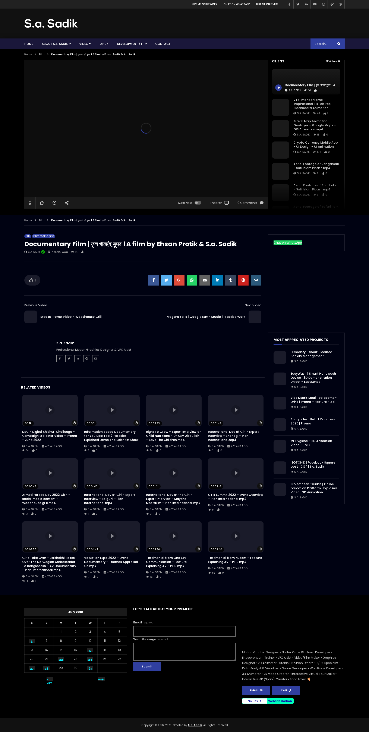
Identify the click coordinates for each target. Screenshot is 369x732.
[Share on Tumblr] (230, 280)
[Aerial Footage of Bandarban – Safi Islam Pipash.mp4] (280, 192)
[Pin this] (243, 280)
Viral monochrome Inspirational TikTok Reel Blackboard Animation (312, 104)
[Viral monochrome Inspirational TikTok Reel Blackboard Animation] (280, 107)
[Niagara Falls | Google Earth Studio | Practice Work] (255, 317)
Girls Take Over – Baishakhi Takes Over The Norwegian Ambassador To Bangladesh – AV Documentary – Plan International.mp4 (49, 564)
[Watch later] (340, 4)
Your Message (150, 639)
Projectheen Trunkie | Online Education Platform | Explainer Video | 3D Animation (314, 488)
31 (90, 668)
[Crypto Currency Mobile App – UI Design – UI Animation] (280, 150)
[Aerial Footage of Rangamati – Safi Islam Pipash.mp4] (280, 171)
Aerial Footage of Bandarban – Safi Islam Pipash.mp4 (316, 187)
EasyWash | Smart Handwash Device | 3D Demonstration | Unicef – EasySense (313, 377)
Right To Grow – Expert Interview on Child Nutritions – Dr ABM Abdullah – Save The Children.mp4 (173, 436)
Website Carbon (280, 701)
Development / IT (130, 44)
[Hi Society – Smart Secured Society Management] (280, 357)
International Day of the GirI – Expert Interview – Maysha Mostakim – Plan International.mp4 (173, 499)
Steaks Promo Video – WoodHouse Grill (71, 317)
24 (90, 659)
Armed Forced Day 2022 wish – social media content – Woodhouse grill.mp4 (46, 499)
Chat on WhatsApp (237, 4)
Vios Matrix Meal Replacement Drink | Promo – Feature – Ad (314, 400)
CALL (285, 690)
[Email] (95, 358)
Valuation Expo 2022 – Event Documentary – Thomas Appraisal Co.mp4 (111, 562)
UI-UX (104, 44)
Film (41, 54)
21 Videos (331, 61)
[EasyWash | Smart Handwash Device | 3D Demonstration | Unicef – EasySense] (280, 379)
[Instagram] (323, 4)
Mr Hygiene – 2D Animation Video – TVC (311, 443)
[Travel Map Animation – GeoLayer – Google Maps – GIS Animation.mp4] (280, 128)
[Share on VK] (256, 280)
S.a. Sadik (303, 113)
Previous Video (35, 305)
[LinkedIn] (306, 4)
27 (32, 668)
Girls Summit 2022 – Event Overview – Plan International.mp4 (235, 497)
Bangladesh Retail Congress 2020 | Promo (313, 421)
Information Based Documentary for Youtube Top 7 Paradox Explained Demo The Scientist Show (111, 436)
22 (61, 659)
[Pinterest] (86, 358)
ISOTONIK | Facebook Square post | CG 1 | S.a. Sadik (313, 464)
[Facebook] (289, 4)
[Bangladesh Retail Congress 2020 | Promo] (280, 424)
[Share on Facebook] (153, 280)
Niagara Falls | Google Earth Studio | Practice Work (206, 317)
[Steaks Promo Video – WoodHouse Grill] (30, 317)
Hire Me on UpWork (204, 4)
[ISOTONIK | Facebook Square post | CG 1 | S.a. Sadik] (280, 467)
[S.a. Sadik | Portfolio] (51, 23)
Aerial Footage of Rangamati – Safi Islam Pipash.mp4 (316, 166)
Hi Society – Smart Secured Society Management (311, 354)
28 (46, 668)
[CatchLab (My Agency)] (332, 4)
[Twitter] (297, 4)
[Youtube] (314, 4)
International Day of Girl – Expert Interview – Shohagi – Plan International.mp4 (233, 436)
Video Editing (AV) (43, 236)
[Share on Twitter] (166, 280)
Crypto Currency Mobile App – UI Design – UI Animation (315, 144)
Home (28, 44)
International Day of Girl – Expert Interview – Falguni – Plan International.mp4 (109, 499)
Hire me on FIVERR (267, 4)
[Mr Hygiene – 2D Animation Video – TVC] (280, 446)
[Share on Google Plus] (179, 280)
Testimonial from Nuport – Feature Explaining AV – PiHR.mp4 (235, 560)
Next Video (253, 305)
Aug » (101, 679)
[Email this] (204, 280)
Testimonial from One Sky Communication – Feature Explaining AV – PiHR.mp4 (166, 562)
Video (83, 44)
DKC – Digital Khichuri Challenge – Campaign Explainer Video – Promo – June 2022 (49, 436)
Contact (163, 44)
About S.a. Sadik (55, 44)
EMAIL (255, 690)
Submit (147, 666)
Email (143, 622)
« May (49, 679)
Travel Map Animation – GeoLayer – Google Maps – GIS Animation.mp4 (314, 125)
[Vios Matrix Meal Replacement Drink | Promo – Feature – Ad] (280, 403)
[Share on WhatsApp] (192, 280)
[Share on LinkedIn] (217, 280)
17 (90, 650)
